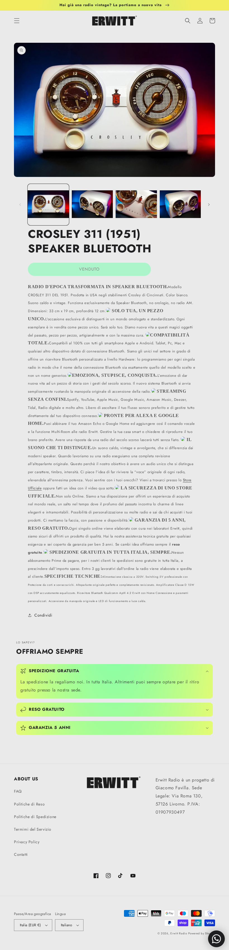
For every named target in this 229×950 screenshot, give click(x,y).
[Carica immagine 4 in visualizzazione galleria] (180, 204)
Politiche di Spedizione (35, 816)
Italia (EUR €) (30, 925)
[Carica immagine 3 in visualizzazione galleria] (136, 204)
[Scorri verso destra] (209, 204)
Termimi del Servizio (32, 829)
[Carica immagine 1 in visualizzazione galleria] (48, 204)
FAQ (18, 791)
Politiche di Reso (29, 804)
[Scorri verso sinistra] (20, 204)
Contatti (21, 854)
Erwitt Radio (178, 933)
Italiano (66, 925)
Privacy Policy (26, 842)
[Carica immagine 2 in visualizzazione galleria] (92, 204)
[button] (17, 21)
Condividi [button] (43, 615)
